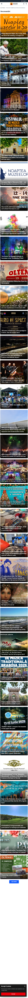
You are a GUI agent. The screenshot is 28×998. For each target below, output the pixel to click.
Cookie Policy (4, 990)
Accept (13, 994)
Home (3, 7)
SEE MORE (14, 881)
